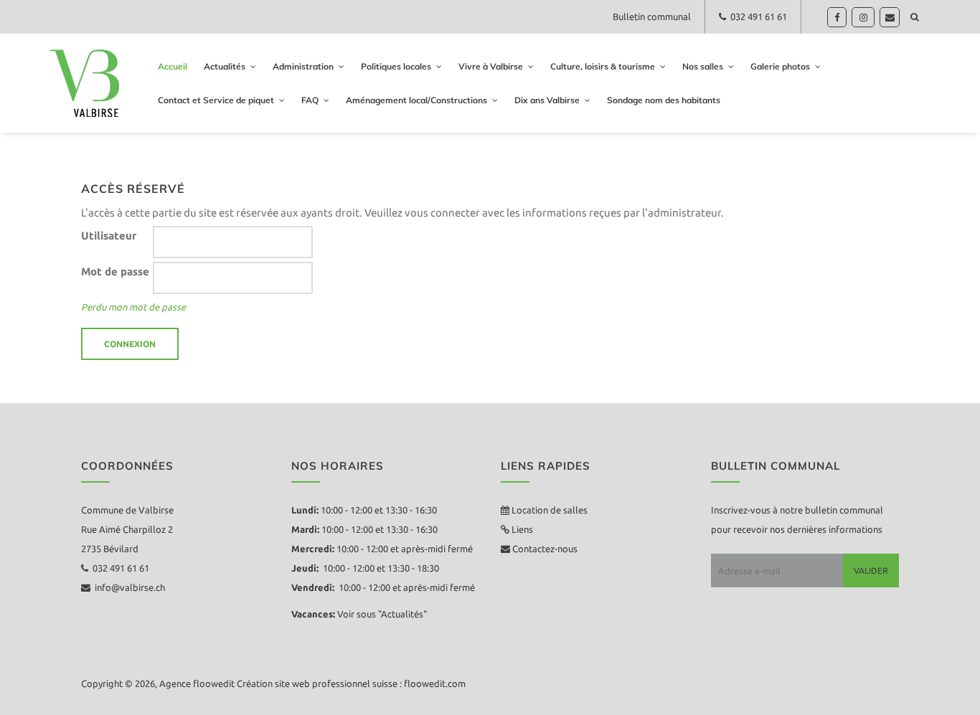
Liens (521, 529)
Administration (303, 66)
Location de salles (550, 510)
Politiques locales (396, 66)
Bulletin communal (652, 16)
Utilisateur (108, 235)
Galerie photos (780, 66)
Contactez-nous (544, 549)
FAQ (310, 100)
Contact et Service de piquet (216, 100)
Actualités (224, 66)
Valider (871, 570)
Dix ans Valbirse (547, 100)
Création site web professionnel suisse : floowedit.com (351, 683)
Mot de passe (115, 271)
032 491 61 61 (756, 16)
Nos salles (702, 66)
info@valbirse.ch (127, 587)
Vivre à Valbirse (490, 66)
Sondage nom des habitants (663, 100)
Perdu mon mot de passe (133, 307)
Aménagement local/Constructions (416, 100)
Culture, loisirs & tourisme (602, 66)
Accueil (172, 66)
